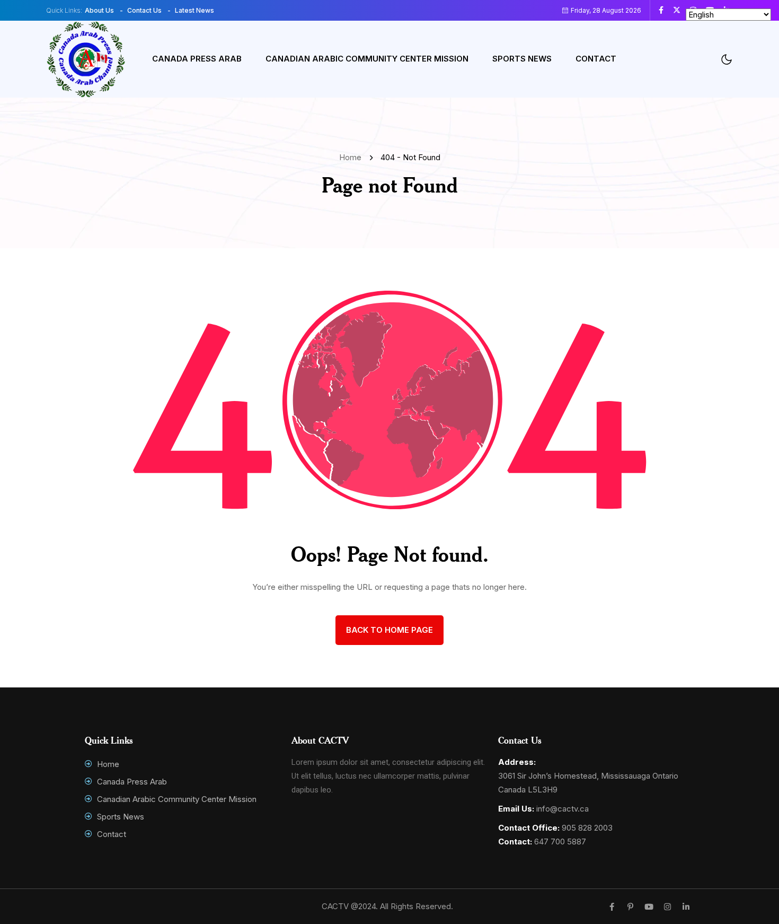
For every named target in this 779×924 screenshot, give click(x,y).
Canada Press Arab (197, 59)
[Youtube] (649, 907)
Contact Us (144, 10)
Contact (596, 59)
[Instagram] (667, 907)
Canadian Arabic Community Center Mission (366, 59)
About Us (99, 10)
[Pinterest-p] (630, 907)
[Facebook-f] (612, 907)
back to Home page (389, 630)
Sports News (522, 59)
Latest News (194, 10)
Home (352, 157)
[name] (665, 10)
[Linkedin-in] (686, 907)
